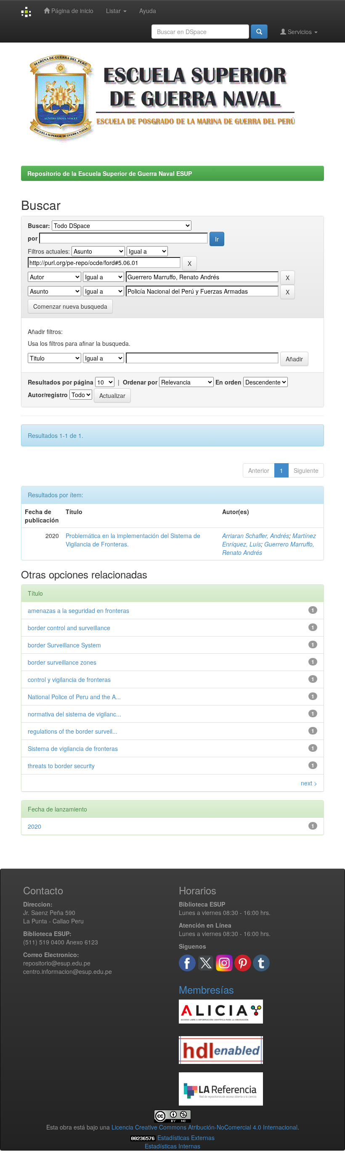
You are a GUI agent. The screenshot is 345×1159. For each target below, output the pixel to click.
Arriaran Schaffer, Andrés (255, 535)
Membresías (206, 989)
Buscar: (39, 225)
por (32, 238)
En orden (228, 382)
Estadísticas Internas (172, 1146)
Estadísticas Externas (186, 1137)
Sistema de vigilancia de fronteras (73, 748)
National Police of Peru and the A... (74, 696)
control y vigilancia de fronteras (69, 679)
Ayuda (147, 10)
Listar (114, 10)
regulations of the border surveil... (72, 731)
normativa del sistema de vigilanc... (74, 714)
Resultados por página (60, 382)
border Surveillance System (64, 645)
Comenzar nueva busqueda (70, 306)
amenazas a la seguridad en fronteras (78, 610)
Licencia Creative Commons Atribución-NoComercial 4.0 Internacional (204, 1127)
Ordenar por (140, 382)
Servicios (299, 31)
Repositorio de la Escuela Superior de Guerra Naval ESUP (109, 173)
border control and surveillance (69, 627)
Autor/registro (48, 394)
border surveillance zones (62, 662)
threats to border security (61, 765)
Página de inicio (71, 10)
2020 (34, 826)
